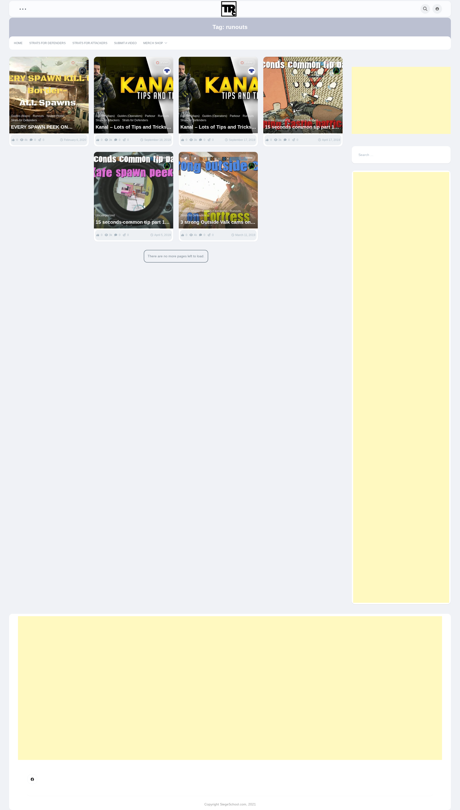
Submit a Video (125, 43)
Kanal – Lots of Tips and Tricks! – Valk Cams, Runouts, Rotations (133, 127)
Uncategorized (105, 215)
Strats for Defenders (47, 43)
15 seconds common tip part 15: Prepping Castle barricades (302, 127)
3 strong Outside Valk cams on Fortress (215, 222)
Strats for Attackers (89, 43)
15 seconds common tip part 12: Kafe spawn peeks (132, 222)
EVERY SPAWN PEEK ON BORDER (39, 127)
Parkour (150, 116)
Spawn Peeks (55, 116)
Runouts (38, 116)
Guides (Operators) (129, 116)
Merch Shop (153, 43)
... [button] (23, 7)
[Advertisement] (401, 100)
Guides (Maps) (20, 116)
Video (79, 62)
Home (18, 43)
